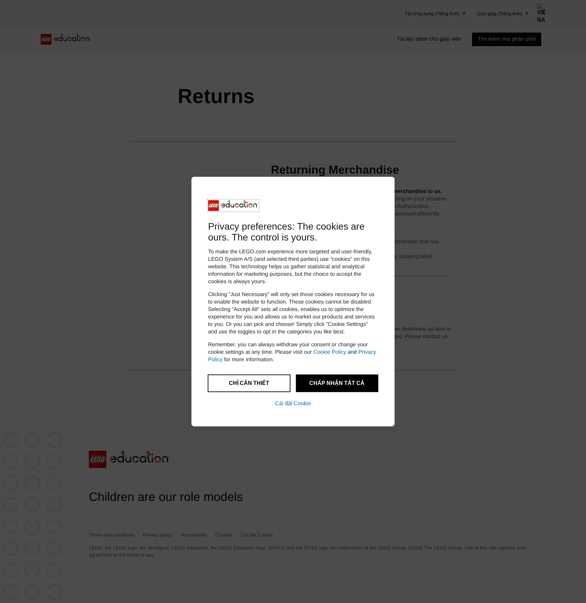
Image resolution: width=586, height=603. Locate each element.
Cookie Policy (329, 352)
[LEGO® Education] (233, 205)
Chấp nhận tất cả (337, 383)
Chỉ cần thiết (249, 383)
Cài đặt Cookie (293, 403)
